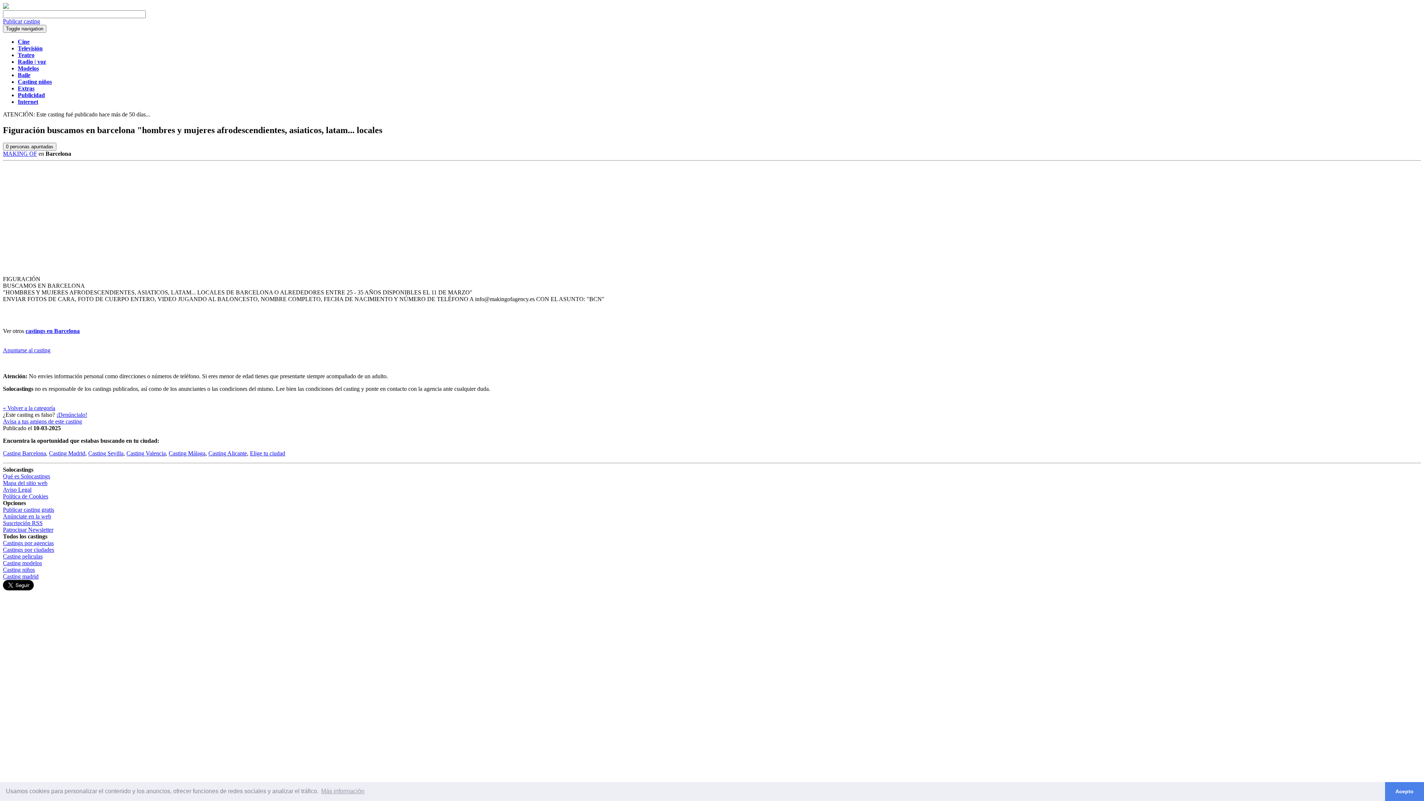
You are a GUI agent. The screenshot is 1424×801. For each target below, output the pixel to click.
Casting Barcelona (24, 453)
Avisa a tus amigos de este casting (42, 421)
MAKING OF (20, 154)
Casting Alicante (227, 453)
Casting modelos (22, 563)
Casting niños (19, 570)
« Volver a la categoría (29, 408)
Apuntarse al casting (26, 350)
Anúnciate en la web (27, 516)
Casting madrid (21, 576)
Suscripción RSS (23, 523)
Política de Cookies (25, 496)
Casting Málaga (187, 453)
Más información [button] (343, 791)
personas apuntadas (29, 146)
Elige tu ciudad (267, 453)
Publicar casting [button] (21, 21)
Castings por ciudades (28, 550)
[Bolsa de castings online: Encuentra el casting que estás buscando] (6, 7)
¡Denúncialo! (71, 415)
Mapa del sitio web (25, 483)
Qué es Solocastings (26, 476)
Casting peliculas (23, 556)
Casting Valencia (146, 453)
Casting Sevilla (105, 453)
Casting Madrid (67, 453)
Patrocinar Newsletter (28, 530)
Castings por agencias (28, 543)
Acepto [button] (1404, 791)
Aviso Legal (17, 490)
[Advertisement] (712, 216)
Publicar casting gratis (28, 510)
